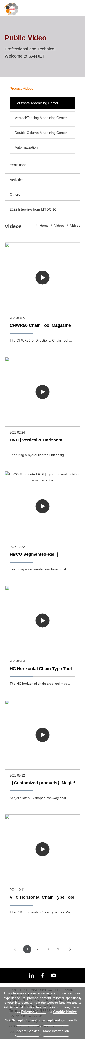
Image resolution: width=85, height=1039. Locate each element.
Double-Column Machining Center (41, 133)
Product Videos (21, 88)
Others (15, 194)
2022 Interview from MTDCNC (33, 209)
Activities (17, 180)
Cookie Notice (65, 1012)
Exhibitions (18, 165)
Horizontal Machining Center (36, 103)
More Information (56, 1031)
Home (44, 225)
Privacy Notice (33, 1012)
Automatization (26, 147)
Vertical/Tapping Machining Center (41, 118)
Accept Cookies (27, 1031)
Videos (59, 225)
